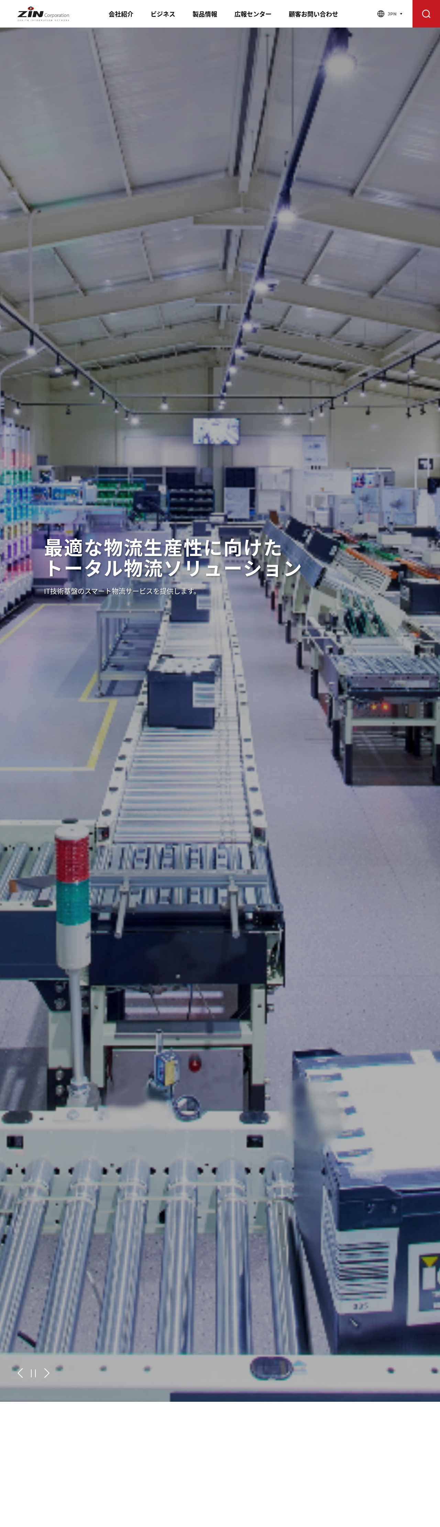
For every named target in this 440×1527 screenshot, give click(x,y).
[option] (220, 715)
